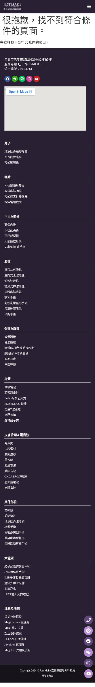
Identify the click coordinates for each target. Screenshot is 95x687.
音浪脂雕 (10, 342)
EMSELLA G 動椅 (15, 403)
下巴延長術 (11, 230)
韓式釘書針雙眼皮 (15, 196)
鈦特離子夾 (11, 420)
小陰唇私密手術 (14, 572)
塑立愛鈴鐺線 (13, 633)
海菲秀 (8, 443)
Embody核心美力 (15, 398)
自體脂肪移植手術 (15, 543)
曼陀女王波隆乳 (14, 275)
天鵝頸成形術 (13, 241)
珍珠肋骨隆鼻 (13, 157)
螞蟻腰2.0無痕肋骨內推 (19, 347)
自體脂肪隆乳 (13, 292)
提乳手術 (10, 297)
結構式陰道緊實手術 (17, 566)
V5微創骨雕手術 (14, 247)
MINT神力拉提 (13, 628)
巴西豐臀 (10, 364)
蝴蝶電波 (10, 387)
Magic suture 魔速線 (16, 622)
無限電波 (10, 487)
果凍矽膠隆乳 (13, 308)
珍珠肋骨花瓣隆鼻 (15, 151)
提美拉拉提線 (13, 616)
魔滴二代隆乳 (13, 269)
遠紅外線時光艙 (14, 583)
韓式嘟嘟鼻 (11, 162)
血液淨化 (10, 588)
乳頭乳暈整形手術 (15, 303)
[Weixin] (15, 79)
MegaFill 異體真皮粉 (17, 650)
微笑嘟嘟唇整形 (14, 538)
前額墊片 (10, 515)
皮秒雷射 (10, 448)
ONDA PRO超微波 (15, 476)
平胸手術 (10, 314)
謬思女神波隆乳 (14, 286)
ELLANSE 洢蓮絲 (15, 639)
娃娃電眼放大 (13, 202)
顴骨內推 (10, 224)
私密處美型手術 (14, 532)
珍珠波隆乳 (11, 280)
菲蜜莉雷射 (11, 392)
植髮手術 (10, 527)
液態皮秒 (10, 454)
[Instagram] (29, 79)
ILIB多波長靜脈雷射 (17, 577)
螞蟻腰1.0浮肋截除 (16, 353)
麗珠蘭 (8, 460)
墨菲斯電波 (11, 482)
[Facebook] (7, 79)
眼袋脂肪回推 (13, 191)
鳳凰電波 (10, 465)
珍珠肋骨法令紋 (14, 521)
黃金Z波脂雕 (12, 409)
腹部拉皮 (10, 359)
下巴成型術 (11, 235)
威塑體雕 (10, 336)
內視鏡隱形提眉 (14, 185)
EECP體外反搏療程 (16, 594)
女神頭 (8, 510)
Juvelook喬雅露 (14, 644)
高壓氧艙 (10, 415)
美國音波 (10, 471)
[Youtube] (37, 79)
